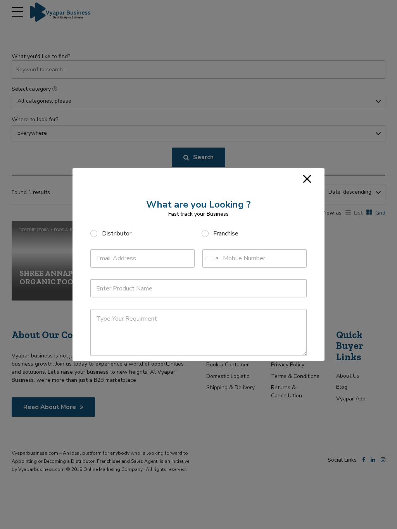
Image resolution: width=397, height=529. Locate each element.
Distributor (116, 234)
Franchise (225, 234)
